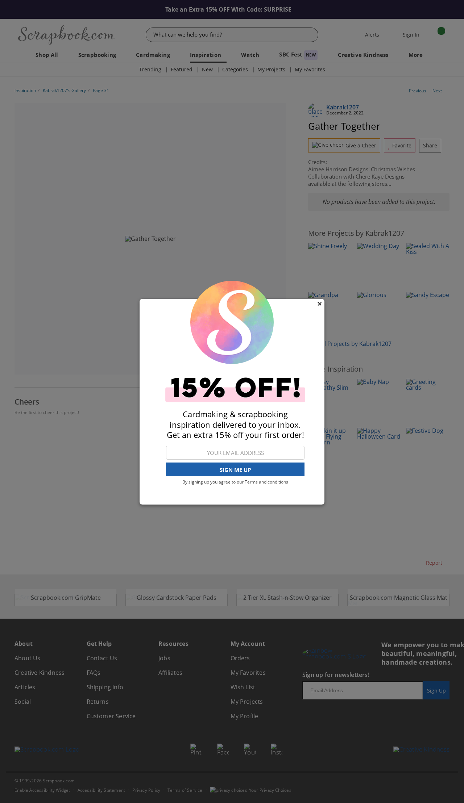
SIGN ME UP (235, 469)
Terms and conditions (266, 482)
